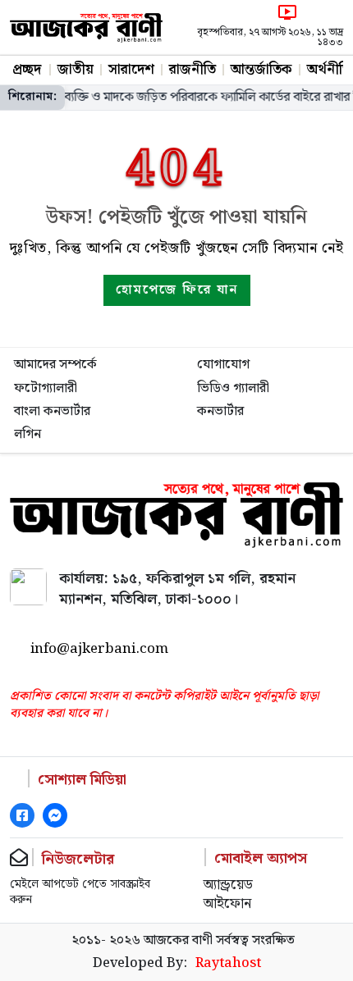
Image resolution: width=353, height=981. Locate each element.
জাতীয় (75, 69)
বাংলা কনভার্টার (52, 411)
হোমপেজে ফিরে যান (177, 290)
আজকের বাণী (178, 940)
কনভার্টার (220, 411)
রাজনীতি (192, 69)
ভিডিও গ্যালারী (233, 388)
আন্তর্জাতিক (261, 69)
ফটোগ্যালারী (45, 388)
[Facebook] (22, 815)
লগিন (27, 434)
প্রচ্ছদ (26, 69)
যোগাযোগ (223, 364)
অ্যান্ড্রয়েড (228, 886)
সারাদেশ (131, 69)
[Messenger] (55, 815)
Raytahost (228, 964)
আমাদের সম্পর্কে (55, 364)
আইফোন (227, 905)
